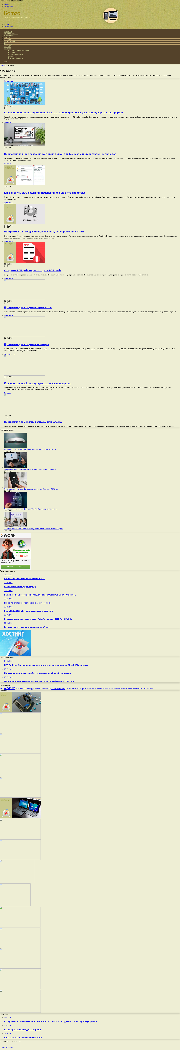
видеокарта (24, 688)
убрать (135, 688)
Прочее (7, 49)
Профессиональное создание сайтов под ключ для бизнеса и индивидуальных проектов (60, 154)
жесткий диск (47, 688)
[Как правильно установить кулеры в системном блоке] (20, 947)
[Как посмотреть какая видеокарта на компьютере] (20, 711)
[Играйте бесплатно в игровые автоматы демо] (17, 882)
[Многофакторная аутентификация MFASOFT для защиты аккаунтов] (15, 507)
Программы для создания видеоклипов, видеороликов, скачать (44, 231)
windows (9, 688)
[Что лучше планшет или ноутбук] (20, 818)
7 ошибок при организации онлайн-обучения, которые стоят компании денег (33, 529)
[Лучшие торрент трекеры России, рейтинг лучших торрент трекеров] (20, 838)
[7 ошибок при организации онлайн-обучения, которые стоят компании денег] (15, 527)
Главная (3, 65)
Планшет (8, 39)
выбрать (37, 688)
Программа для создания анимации (26, 344)
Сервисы (11, 52)
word (17, 688)
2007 (1, 688)
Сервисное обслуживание (18, 50)
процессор (118, 688)
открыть (83, 688)
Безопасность (11, 34)
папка (88, 688)
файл (146, 688)
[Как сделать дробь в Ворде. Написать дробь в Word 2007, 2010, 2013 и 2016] (20, 989)
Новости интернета (15, 54)
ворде (31, 688)
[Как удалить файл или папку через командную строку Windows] (20, 797)
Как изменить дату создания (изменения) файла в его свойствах (44, 192)
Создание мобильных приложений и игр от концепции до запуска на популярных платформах (63, 112)
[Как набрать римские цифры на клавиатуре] (20, 859)
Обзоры (7, 47)
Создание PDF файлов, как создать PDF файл (32, 270)
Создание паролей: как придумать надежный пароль (37, 383)
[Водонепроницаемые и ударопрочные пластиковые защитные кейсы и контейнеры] (20, 776)
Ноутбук (8, 37)
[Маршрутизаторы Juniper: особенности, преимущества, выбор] (15, 906)
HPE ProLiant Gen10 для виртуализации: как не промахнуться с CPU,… (31, 449)
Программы (9, 41)
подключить (99, 688)
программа (112, 688)
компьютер (58, 688)
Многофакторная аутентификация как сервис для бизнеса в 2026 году (31, 489)
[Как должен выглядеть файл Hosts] (20, 753)
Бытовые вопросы (15, 58)
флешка (150, 688)
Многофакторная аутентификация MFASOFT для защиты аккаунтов (30, 509)
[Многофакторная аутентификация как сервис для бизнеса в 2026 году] (15, 487)
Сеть (6, 43)
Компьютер (9, 35)
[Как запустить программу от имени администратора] (20, 926)
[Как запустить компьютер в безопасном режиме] (20, 968)
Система (8, 45)
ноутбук (68, 688)
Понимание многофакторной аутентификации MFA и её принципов (30, 469)
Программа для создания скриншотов (28, 307)
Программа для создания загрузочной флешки (33, 422)
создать (125, 688)
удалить (140, 688)
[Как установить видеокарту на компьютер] (20, 732)
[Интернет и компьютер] (17, 21)
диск (42, 688)
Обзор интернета (14, 56)
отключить (75, 688)
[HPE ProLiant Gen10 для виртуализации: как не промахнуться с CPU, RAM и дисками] (15, 448)
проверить (106, 688)
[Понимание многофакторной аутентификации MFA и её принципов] (15, 467)
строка (130, 688)
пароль (92, 688)
